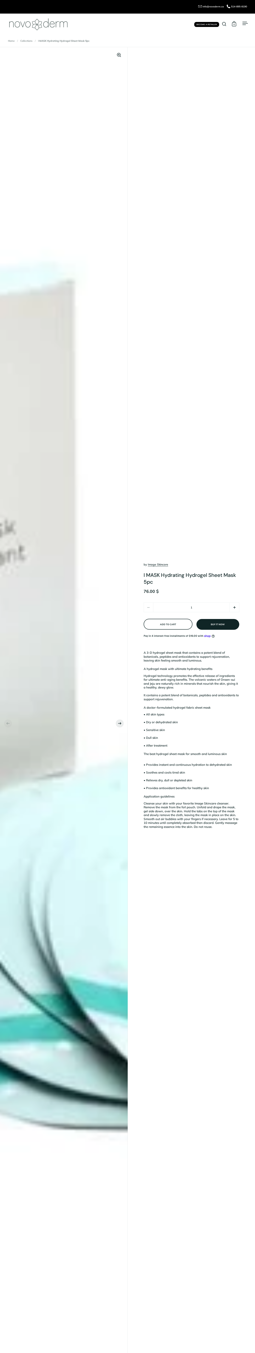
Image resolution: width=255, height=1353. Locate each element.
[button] (8, 723)
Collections (26, 40)
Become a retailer (206, 24)
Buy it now (218, 624)
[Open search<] (224, 24)
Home (11, 40)
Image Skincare (158, 564)
